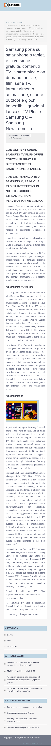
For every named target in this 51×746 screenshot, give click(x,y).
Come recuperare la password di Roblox (23, 727)
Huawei (10, 635)
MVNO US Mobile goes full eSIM (21, 671)
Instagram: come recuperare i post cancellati (24, 707)
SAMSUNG (18, 23)
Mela (9, 641)
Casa (8, 23)
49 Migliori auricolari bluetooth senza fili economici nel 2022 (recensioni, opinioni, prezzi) (24, 680)
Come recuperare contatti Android (20, 713)
